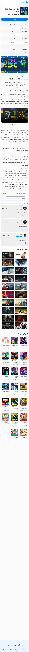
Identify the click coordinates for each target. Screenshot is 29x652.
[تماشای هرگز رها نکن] (8, 318)
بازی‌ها (22, 76)
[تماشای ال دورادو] (8, 295)
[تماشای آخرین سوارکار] (21, 255)
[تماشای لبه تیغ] (21, 263)
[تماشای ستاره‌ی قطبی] (8, 271)
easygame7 (12, 53)
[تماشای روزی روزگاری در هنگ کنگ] (8, 326)
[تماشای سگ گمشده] (21, 287)
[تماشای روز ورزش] (21, 303)
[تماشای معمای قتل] (8, 287)
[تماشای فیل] (8, 279)
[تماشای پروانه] (21, 326)
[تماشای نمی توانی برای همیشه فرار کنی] (8, 255)
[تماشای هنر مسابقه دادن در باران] (21, 311)
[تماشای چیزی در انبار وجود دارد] (21, 271)
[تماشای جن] (21, 318)
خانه (27, 76)
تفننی (14, 49)
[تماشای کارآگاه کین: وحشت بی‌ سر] (8, 311)
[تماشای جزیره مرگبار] (8, 303)
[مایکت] (24, 3)
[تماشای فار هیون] (8, 263)
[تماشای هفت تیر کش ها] (21, 295)
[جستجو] (2, 2)
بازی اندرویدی (12, 46)
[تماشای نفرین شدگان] (21, 279)
